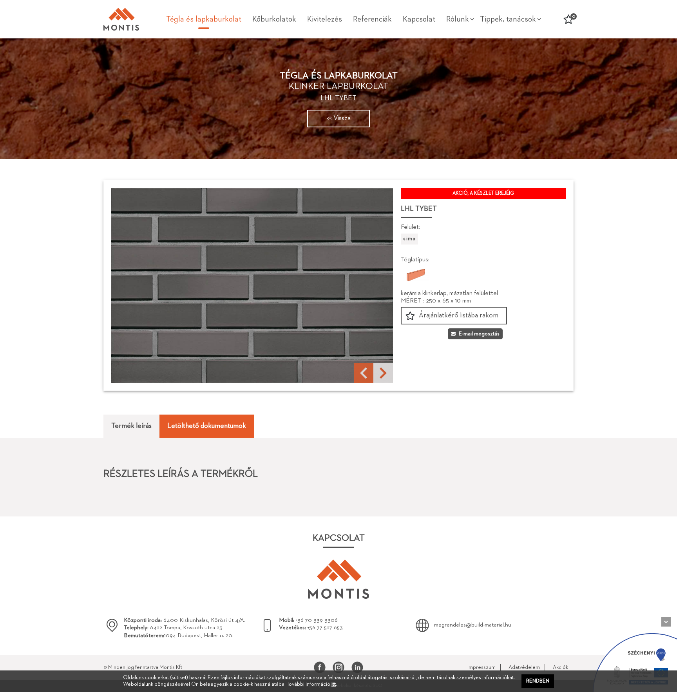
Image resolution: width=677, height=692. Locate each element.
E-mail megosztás (479, 334)
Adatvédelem (524, 667)
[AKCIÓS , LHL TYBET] (252, 285)
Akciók (560, 667)
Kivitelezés (324, 19)
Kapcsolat (419, 19)
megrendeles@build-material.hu (472, 625)
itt (333, 684)
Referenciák (372, 19)
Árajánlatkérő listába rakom (458, 315)
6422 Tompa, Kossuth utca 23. (174, 627)
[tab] (131, 426)
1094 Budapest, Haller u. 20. (179, 635)
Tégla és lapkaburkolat (203, 19)
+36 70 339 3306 (308, 620)
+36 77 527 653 (311, 627)
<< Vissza (338, 118)
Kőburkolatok (274, 19)
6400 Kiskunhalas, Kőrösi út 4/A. (184, 620)
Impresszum (481, 667)
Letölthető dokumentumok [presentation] (206, 425)
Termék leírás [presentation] (131, 425)
